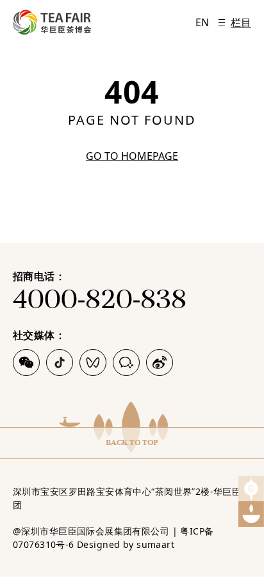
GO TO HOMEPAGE (132, 156)
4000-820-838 (99, 298)
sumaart (155, 544)
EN (202, 22)
